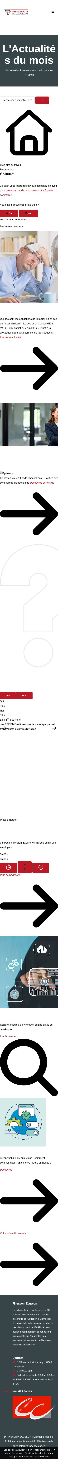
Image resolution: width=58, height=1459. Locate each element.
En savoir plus (41, 1456)
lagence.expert (37, 1446)
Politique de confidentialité (20, 1441)
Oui (8, 695)
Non (24, 695)
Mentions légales (43, 1436)
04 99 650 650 (24, 1370)
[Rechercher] (42, 100)
